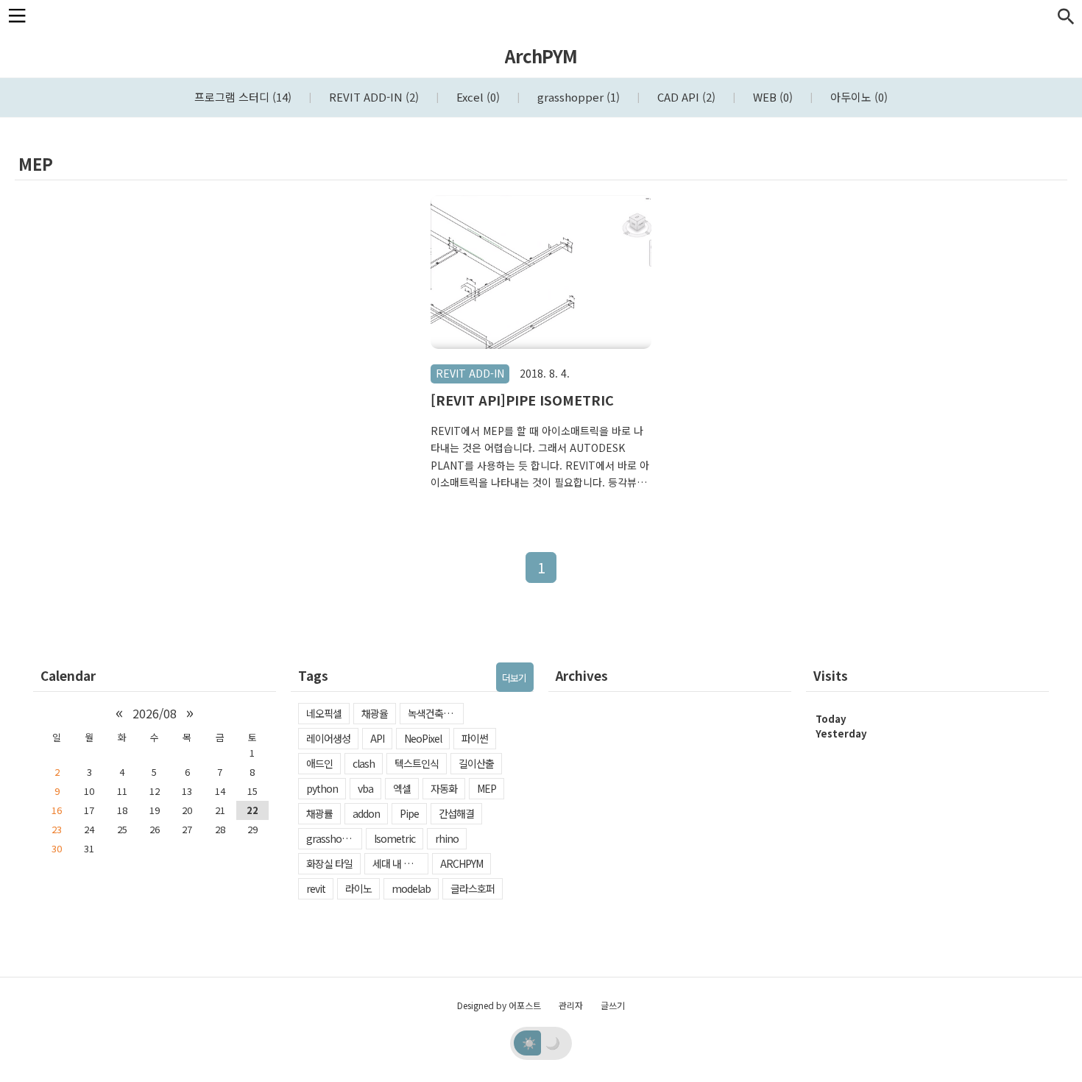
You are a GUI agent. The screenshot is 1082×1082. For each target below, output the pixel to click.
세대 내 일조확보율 (400, 863)
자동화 (444, 788)
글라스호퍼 (472, 888)
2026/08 (154, 713)
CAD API (684, 97)
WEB (771, 97)
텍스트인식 (417, 763)
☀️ (529, 1042)
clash (364, 763)
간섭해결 (456, 813)
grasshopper (577, 97)
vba (365, 788)
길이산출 (476, 763)
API (377, 738)
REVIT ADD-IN (372, 97)
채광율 (374, 713)
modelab (411, 888)
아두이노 (857, 97)
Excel (476, 97)
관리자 (571, 1005)
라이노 (358, 888)
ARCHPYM (461, 863)
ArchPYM (541, 55)
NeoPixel (423, 738)
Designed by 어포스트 (499, 1005)
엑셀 (402, 788)
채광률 (319, 813)
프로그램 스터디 (242, 97)
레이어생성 (328, 738)
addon (366, 813)
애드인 (319, 763)
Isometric (394, 838)
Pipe (409, 813)
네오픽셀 (324, 713)
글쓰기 (613, 1005)
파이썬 (475, 738)
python (322, 788)
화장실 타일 (329, 863)
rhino (447, 838)
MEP (486, 788)
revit (315, 888)
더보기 (514, 678)
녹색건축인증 (434, 713)
